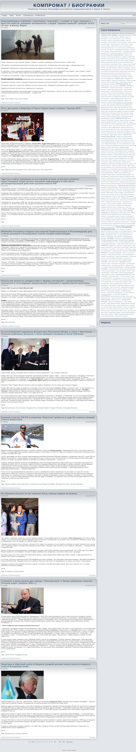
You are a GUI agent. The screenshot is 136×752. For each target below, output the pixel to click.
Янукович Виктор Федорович (121, 316)
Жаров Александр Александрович (127, 120)
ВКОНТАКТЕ (124, 76)
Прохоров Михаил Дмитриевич (108, 227)
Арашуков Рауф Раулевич (116, 51)
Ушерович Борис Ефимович (121, 281)
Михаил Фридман (120, 192)
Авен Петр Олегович (114, 36)
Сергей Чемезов (104, 249)
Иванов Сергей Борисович (127, 127)
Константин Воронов (112, 156)
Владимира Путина (129, 78)
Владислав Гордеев (48, 484)
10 (55, 742)
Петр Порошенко (129, 216)
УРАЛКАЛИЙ (115, 279)
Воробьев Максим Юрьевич (126, 82)
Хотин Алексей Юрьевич (128, 292)
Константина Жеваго (21, 99)
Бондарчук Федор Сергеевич (129, 64)
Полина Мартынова (130, 219)
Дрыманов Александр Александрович (126, 111)
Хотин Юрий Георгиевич (106, 294)
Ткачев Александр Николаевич (108, 270)
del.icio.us (17, 102)
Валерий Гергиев (43, 408)
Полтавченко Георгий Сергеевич (122, 221)
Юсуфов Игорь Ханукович (114, 312)
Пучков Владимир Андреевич (125, 231)
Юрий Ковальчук (115, 310)
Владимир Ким (10, 733)
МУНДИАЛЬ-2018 (125, 198)
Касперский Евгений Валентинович (109, 138)
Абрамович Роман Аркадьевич (109, 35)
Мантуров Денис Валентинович (128, 180)
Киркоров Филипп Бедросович (112, 143)
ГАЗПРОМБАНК (129, 85)
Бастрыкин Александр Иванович (115, 55)
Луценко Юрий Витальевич (125, 172)
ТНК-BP (129, 270)
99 (60, 742)
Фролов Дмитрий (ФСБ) (106, 289)
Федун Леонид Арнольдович (116, 283)
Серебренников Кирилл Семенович (120, 250)
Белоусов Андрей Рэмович (122, 58)
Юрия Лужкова (104, 312)
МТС (119, 198)
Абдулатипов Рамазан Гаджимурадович (110, 33)
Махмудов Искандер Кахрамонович (109, 185)
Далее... (3, 96)
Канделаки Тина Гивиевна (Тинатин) (124, 136)
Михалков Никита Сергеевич (107, 194)
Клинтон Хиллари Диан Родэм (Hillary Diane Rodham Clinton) (115, 145)
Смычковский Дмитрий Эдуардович (115, 258)
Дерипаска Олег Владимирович (124, 103)
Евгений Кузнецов (125, 114)
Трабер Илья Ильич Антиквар (107, 274)
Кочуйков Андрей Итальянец (120, 158)
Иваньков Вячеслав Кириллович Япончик (110, 129)
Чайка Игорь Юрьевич (127, 298)
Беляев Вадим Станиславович (113, 60)
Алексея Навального (115, 44)
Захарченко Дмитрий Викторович (118, 123)
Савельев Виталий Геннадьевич (108, 243)
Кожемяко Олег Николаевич (107, 151)
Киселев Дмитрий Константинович (127, 143)
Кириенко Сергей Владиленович (122, 140)
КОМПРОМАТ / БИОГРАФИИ (69, 5)
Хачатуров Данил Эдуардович (113, 290)
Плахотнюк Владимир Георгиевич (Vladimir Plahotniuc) (113, 219)
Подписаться (29, 15)
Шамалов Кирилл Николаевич (113, 303)
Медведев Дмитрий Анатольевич (127, 185)
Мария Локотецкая (124, 181)
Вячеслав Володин (114, 85)
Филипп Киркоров (112, 285)
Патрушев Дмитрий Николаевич (114, 214)
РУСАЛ (116, 241)
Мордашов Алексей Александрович (109, 198)
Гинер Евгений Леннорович (117, 91)
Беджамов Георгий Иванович (128, 56)
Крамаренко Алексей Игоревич (119, 160)
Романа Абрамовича (127, 236)
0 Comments (92, 102)
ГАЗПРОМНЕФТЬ (105, 87)
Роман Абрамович (118, 236)
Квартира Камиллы (21, 733)
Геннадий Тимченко (128, 89)
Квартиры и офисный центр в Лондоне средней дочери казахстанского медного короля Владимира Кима (46, 665)
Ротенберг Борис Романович (126, 240)
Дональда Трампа (113, 111)
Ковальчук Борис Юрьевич (113, 147)
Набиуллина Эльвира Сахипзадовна (113, 201)
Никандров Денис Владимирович (123, 205)
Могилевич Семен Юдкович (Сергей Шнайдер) (122, 196)
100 (63, 742)
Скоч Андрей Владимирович (128, 254)
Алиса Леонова (21, 408)
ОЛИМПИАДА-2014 (105, 212)
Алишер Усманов (124, 44)
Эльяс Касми (109, 308)
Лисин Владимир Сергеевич (126, 170)
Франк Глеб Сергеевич (115, 287)
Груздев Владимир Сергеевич (117, 98)
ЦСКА (127, 296)
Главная (4, 15)
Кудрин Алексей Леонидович (115, 161)
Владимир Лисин (110, 78)
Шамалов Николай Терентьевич (128, 303)
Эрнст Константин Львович (119, 308)
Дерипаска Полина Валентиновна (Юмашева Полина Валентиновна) (116, 105)
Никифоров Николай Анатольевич (109, 207)
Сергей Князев (9, 654)
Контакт (18, 15)
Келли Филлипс (10, 322)
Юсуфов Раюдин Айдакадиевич (128, 312)
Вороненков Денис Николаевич (108, 84)
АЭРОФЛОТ (126, 53)
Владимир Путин (21, 169)
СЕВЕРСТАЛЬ (112, 245)
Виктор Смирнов (123, 75)
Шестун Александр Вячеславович (108, 305)
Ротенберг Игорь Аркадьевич (107, 241)
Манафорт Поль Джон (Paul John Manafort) (111, 180)
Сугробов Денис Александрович (118, 263)
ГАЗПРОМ (122, 85)
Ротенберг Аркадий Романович (109, 240)
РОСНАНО (103, 238)
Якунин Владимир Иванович (107, 316)
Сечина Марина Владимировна (115, 252)
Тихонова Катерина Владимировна (127, 269)
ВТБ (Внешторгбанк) (122, 84)
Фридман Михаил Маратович (127, 287)
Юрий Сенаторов (123, 310)
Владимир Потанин (21, 654)
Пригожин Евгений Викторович (113, 225)
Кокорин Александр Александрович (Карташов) (118, 152)
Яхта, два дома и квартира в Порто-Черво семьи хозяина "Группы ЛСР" (41, 108)
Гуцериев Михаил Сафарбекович (115, 100)
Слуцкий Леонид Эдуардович (121, 256)
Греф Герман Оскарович (127, 94)
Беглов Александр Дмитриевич (114, 56)
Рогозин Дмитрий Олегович (110, 234)
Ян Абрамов (9, 571)
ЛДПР (129, 165)
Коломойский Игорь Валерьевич (121, 154)
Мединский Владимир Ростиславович (127, 187)
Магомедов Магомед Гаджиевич (124, 174)
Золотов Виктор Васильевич (119, 125)
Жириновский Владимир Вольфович (109, 122)
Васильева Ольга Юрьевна (119, 69)
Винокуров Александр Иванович (113, 76)
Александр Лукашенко (70, 408)
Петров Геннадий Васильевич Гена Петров (110, 218)
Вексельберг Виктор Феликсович (123, 73)
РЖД (102, 234)
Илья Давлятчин (127, 131)
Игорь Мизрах (9, 99)
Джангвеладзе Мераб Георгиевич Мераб (123, 107)
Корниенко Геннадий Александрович (126, 156)
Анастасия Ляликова (120, 47)
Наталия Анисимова (111, 205)
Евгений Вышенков (116, 114)
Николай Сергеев (121, 207)
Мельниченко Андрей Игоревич (108, 189)
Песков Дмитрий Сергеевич (113, 216)
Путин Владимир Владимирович (116, 228)
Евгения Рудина (19, 571)
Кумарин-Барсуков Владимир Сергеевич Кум (118, 163)
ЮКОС (127, 308)
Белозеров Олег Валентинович (108, 58)
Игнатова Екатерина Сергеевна (128, 129)
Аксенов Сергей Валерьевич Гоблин (116, 38)
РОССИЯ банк (118, 238)
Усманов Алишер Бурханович (125, 279)
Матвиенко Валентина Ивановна (113, 183)
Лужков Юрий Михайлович (107, 172)
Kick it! (7, 102)
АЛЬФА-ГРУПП (114, 46)
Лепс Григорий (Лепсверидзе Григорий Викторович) (120, 169)
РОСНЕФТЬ (110, 238)
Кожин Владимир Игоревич (120, 151)
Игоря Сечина (120, 131)
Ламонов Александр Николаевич (119, 165)
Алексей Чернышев (105, 44)
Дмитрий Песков (114, 109)
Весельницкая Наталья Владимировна (110, 75)
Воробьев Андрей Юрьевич (113, 82)
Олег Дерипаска (112, 210)
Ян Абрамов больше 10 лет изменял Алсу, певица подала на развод (39, 493)
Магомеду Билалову (62, 484)
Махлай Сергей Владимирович (129, 183)
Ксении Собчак (130, 160)
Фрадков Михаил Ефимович (123, 285)
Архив (11, 15)
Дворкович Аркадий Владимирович (115, 102)
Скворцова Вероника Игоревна (114, 254)
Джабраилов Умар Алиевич (107, 107)
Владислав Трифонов (106, 80)
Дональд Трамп (104, 111)
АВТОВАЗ (121, 36)
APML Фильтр (40, 15)
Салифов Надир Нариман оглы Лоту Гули (125, 243)
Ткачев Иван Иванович (121, 270)
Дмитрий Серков (122, 109)
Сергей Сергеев (117, 247)
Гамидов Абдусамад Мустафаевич (115, 89)
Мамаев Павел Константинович (114, 178)
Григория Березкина (76, 484)
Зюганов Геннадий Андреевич (114, 127)
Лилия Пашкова (116, 170)
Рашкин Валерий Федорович (112, 232)
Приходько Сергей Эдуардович (128, 225)
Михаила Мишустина (129, 192)
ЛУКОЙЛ (116, 172)
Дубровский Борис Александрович (109, 113)
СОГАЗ (109, 261)
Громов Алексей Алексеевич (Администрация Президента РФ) (115, 96)
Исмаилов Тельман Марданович (124, 132)
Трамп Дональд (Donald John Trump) (125, 274)
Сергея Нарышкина (46, 169)
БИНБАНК (103, 62)
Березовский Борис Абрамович (128, 60)
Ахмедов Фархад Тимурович (116, 53)
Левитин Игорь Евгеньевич (121, 167)
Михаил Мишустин (110, 192)
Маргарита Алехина (114, 181)
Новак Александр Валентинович (114, 209)
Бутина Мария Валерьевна (112, 67)
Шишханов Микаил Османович (121, 307)
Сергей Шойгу (112, 249)
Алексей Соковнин (131, 42)
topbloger (5, 27)
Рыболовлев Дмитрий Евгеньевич (126, 241)
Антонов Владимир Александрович (122, 49)
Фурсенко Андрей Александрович (120, 289)
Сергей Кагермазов (127, 245)
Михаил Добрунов (127, 190)
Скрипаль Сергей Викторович (108, 256)
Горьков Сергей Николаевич (114, 94)
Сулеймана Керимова (106, 265)
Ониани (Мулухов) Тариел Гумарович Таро (120, 212)
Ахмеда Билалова (35, 484)
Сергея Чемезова (120, 249)
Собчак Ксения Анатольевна (115, 260)
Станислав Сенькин (105, 263)
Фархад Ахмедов (10, 484)
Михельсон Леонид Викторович (122, 194)
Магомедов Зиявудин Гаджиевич (108, 174)
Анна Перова (110, 49)
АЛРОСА (108, 46)
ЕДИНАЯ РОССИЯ (121, 118)
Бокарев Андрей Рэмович (116, 64)
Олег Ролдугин (119, 210)
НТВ (107, 210)
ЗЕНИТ (110, 125)
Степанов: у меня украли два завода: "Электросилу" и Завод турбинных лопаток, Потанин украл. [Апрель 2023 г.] (46, 582)
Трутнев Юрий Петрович (114, 276)
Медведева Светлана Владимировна (109, 187)
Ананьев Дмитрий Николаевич (108, 47)
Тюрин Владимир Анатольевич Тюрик (121, 278)
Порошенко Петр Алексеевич (119, 223)
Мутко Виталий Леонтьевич (113, 199)
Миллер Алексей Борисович (122, 189)
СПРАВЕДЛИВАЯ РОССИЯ (125, 261)
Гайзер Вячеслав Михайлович (116, 87)
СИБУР (124, 252)
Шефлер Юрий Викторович (123, 305)
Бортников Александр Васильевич (109, 65)
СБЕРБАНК (104, 245)
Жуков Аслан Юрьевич (123, 122)
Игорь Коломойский (105, 131)
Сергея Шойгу (128, 249)
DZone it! (12, 102)
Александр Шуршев (112, 42)
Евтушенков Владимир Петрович (113, 116)
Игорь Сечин (113, 131)
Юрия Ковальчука (34, 169)
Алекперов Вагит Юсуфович (118, 40)
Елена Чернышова (23, 484)
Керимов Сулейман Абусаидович (125, 138)
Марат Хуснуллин (105, 181)
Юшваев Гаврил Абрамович (107, 314)
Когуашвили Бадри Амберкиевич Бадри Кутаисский (121, 149)
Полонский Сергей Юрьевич (107, 221)
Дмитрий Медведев (105, 109)
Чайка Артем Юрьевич (116, 298)
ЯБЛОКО (116, 314)
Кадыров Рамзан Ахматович (116, 134)
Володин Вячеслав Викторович (119, 80)
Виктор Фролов (10, 408)
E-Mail (2, 102)
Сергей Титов (133, 247)
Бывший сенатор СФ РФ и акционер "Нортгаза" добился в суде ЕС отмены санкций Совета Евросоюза (47, 418)
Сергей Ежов (119, 245)
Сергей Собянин (125, 247)
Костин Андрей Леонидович (107, 158)
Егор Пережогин (125, 116)
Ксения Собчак (104, 161)
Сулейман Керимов (130, 263)
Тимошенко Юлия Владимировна (116, 267)
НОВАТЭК (124, 209)
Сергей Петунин (109, 247)
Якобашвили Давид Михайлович (126, 314)
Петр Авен (122, 216)
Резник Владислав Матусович (126, 232)
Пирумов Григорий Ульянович (127, 218)
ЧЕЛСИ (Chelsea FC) (116, 299)
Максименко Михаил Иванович (117, 176)
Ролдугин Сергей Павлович (107, 236)
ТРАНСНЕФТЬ (104, 276)
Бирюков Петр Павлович (112, 62)
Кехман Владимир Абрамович (108, 140)
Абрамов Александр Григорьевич (127, 33)
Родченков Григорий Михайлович (124, 234)
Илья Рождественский (111, 132)
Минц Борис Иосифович (116, 190)
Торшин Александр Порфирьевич (126, 272)
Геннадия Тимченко (56, 408)
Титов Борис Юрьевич (113, 269)
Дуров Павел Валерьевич (123, 113)
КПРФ (110, 160)
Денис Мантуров (111, 103)
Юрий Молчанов (10, 169)
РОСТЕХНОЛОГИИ (127, 238)
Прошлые (69, 742)
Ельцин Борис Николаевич (113, 120)
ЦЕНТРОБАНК (105, 296)
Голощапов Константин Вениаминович (115, 93)
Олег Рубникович (128, 210)
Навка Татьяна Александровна (115, 203)
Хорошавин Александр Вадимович (114, 292)
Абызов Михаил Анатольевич (125, 35)
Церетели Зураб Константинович (118, 296)
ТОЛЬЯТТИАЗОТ (114, 272)
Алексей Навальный (121, 42)
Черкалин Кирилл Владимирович (115, 301)
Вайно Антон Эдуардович (124, 67)
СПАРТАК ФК (115, 261)
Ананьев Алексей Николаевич (125, 46)
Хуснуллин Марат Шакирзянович (120, 294)
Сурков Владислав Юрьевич (118, 265)
